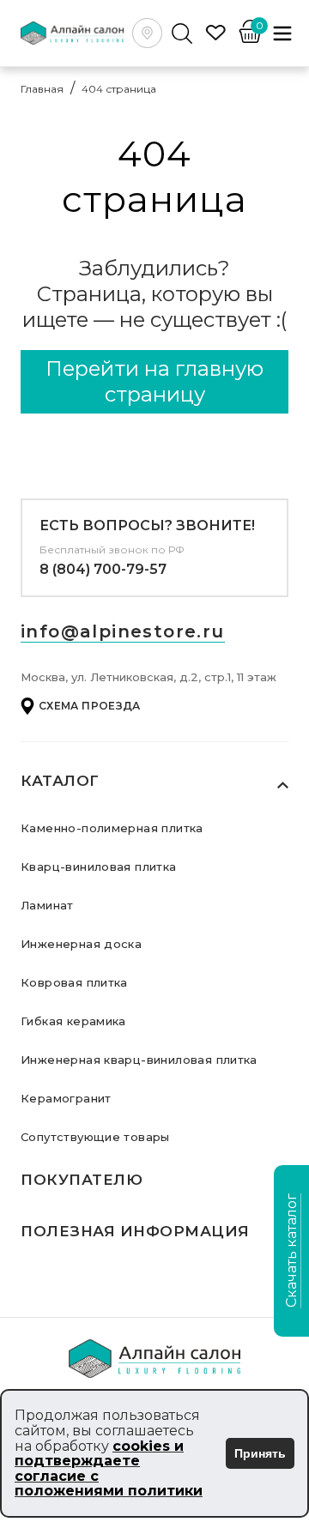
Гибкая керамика (73, 1021)
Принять (260, 1453)
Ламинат (47, 905)
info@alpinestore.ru (123, 631)
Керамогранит (66, 1098)
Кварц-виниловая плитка (99, 866)
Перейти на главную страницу (154, 381)
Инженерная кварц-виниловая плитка (139, 1059)
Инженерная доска (81, 944)
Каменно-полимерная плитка (112, 828)
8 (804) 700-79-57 (103, 569)
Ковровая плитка (74, 982)
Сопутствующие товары (95, 1137)
